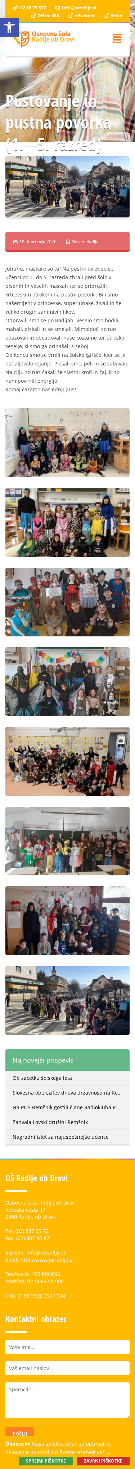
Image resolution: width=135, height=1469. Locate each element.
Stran (116, 16)
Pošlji (20, 1434)
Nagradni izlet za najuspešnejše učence (61, 1136)
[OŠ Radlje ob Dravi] (44, 39)
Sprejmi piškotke (46, 1461)
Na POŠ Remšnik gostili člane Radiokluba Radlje (70, 1107)
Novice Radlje (85, 242)
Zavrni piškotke (103, 1461)
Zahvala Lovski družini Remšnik (50, 1122)
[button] (9, 27)
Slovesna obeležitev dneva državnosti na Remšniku (71, 1092)
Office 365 (47, 16)
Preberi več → (94, 1452)
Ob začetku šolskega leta (42, 1077)
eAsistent (84, 16)
